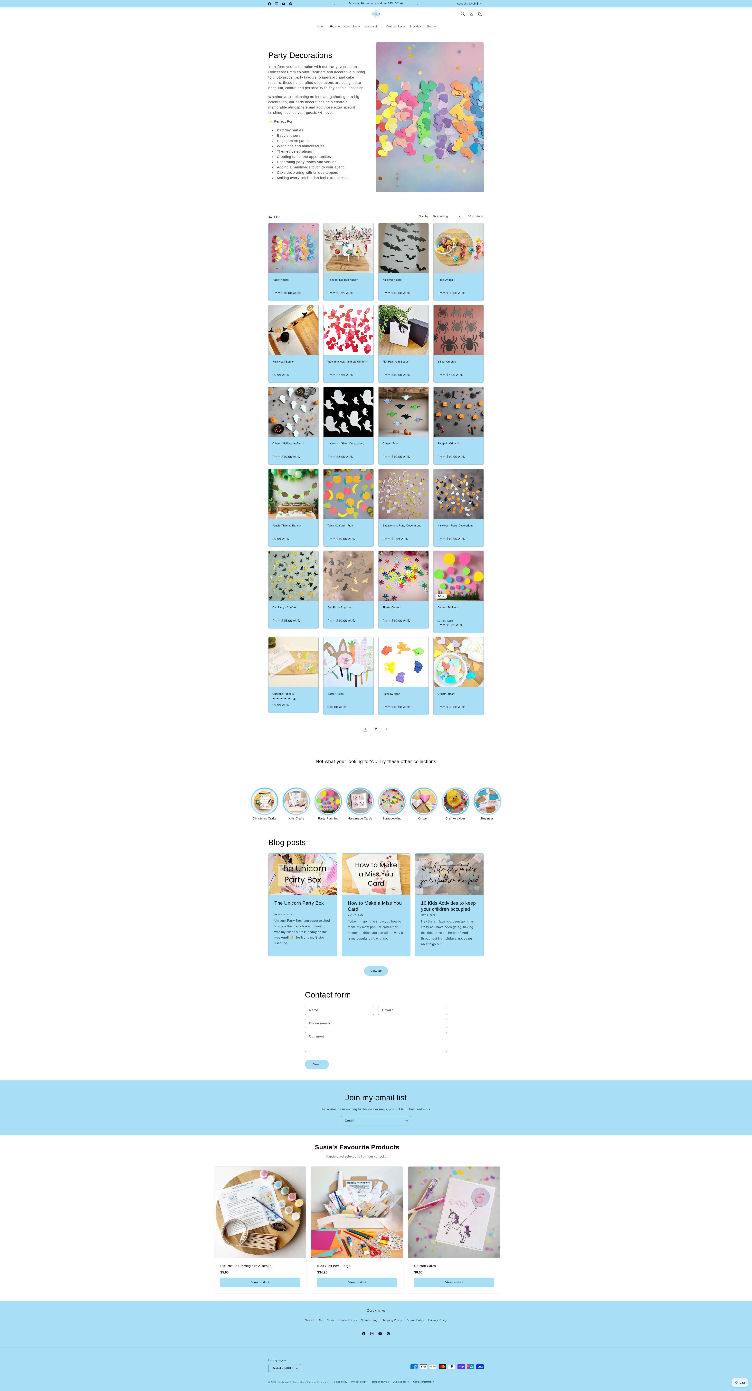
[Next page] (386, 729)
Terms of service (380, 1382)
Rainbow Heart (391, 693)
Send (317, 1064)
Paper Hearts (280, 279)
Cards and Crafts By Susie (291, 1382)
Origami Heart (446, 693)
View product (260, 1282)
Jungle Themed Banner (286, 525)
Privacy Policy (437, 1320)
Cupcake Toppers (283, 693)
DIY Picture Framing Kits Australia (245, 1266)
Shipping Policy (391, 1320)
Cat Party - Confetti (284, 607)
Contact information (423, 1382)
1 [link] (365, 729)
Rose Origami (445, 279)
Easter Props (335, 693)
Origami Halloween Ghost (288, 443)
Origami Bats (390, 443)
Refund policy (340, 1382)
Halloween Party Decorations (455, 525)
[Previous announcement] (334, 3)
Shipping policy (401, 1382)
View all (376, 970)
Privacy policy (359, 1382)
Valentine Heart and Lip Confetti (347, 361)
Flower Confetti (391, 607)
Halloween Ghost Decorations (345, 443)
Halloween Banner (283, 361)
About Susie (326, 1320)
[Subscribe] (406, 1120)
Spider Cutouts (446, 361)
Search (310, 1320)
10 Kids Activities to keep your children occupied (448, 906)
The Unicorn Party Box (299, 903)
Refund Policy (415, 1320)
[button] (334, 26)
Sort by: (424, 216)
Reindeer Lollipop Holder (342, 279)
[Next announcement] (417, 3)
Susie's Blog (369, 1320)
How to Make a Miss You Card (375, 906)
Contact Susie (347, 1320)
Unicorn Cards (425, 1266)
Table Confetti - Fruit (340, 525)
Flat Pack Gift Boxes (395, 361)
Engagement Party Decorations (401, 525)
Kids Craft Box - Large (333, 1266)
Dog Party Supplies (339, 607)
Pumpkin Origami (448, 443)
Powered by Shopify (318, 1382)
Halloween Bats (392, 279)
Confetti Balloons (448, 607)
